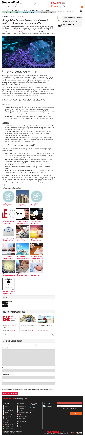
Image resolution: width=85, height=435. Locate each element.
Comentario (5, 348)
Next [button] (52, 335)
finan (47, 330)
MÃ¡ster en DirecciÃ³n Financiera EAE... (9, 326)
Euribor (6, 406)
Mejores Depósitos (8, 428)
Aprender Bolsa (48, 406)
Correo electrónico (7, 374)
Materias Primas (21, 424)
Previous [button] (4, 335)
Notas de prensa (18, 7)
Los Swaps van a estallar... (27, 326)
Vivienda (20, 410)
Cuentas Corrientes (8, 426)
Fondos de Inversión (8, 416)
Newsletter (69, 403)
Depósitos (6, 412)
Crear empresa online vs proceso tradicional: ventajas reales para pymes (30, 10)
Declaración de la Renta (23, 412)
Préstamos (6, 420)
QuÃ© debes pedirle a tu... (45, 326)
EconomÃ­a (5, 16)
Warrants (20, 414)
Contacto (10, 7)
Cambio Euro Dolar (22, 418)
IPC (5, 408)
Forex (19, 426)
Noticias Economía (22, 406)
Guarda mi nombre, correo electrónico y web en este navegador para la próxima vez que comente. (28, 389)
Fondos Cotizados (8, 414)
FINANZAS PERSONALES (47, 12)
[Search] (81, 11)
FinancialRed (10, 2)
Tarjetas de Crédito (8, 424)
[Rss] (81, 7)
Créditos (6, 418)
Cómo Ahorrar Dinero (22, 416)
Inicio (4, 7)
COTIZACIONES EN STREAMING (11, 12)
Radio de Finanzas (35, 413)
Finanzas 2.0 (34, 407)
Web (3, 381)
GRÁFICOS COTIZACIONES (29, 12)
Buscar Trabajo (21, 408)
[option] (11, 323)
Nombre (4, 368)
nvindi (23, 16)
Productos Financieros (9, 410)
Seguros (6, 422)
